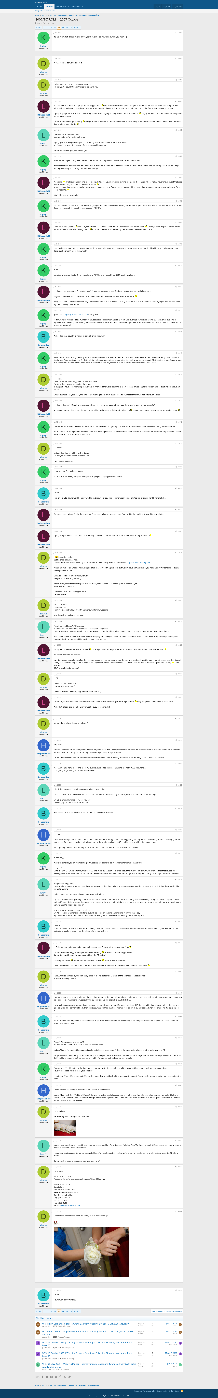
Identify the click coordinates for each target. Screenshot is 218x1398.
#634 (180, 808)
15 (67, 27)
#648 (180, 1167)
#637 (180, 879)
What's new (61, 6)
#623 (180, 531)
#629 (180, 697)
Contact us (138, 1391)
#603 (180, 80)
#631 (180, 740)
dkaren (39, 23)
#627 (180, 645)
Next (76, 27)
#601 (180, 33)
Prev (39, 27)
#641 (180, 993)
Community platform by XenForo (109, 1396)
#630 (180, 719)
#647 (180, 1141)
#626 (180, 622)
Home (39, 6)
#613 (180, 310)
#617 (180, 401)
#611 (180, 265)
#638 (180, 921)
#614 (180, 332)
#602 (180, 58)
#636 (180, 853)
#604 (180, 101)
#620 (180, 467)
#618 (180, 422)
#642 (180, 1016)
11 (51, 27)
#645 (180, 1085)
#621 (180, 488)
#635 (180, 830)
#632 (180, 763)
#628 (180, 674)
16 (71, 27)
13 (59, 27)
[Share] (176, 32)
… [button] (47, 27)
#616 (180, 374)
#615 (180, 353)
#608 (180, 201)
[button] (68, 6)
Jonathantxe (46, 1348)
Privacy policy (162, 1391)
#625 (180, 600)
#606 (180, 156)
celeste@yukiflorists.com (69, 1205)
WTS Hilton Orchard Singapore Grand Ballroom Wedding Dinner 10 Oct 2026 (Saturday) (85, 1323)
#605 (180, 130)
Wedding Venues (64, 1337)
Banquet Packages (64, 1326)
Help (171, 1391)
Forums (49, 6)
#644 (180, 1064)
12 (55, 27)
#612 (180, 287)
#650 (180, 1290)
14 (63, 27)
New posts (39, 11)
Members (76, 6)
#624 (180, 552)
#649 (180, 1211)
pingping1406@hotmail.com (75, 314)
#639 (180, 943)
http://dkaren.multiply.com (138, 562)
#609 (180, 222)
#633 (180, 785)
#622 (180, 510)
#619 (180, 443)
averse (44, 1326)
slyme (44, 1369)
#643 (180, 1038)
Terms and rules (149, 1391)
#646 (180, 1107)
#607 (180, 177)
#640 (180, 971)
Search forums (50, 11)
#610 (180, 244)
